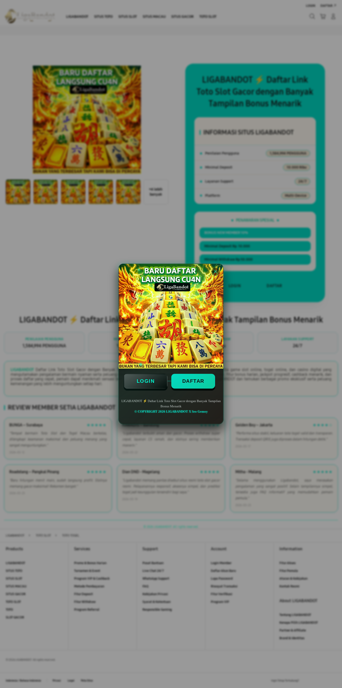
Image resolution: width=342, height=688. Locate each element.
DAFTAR (193, 381)
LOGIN (146, 381)
